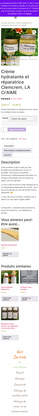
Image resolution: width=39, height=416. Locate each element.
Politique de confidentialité (19, 392)
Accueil (3, 23)
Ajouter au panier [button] (7, 254)
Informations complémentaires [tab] (17, 150)
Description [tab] (9, 146)
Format (5, 118)
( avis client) (16, 99)
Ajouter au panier (17, 129)
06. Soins (11, 23)
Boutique (19, 378)
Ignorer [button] (29, 13)
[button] (34, 32)
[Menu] (15, 17)
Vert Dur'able (19, 354)
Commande (19, 384)
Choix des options (7, 299)
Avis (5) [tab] (7, 155)
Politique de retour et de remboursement (19, 406)
